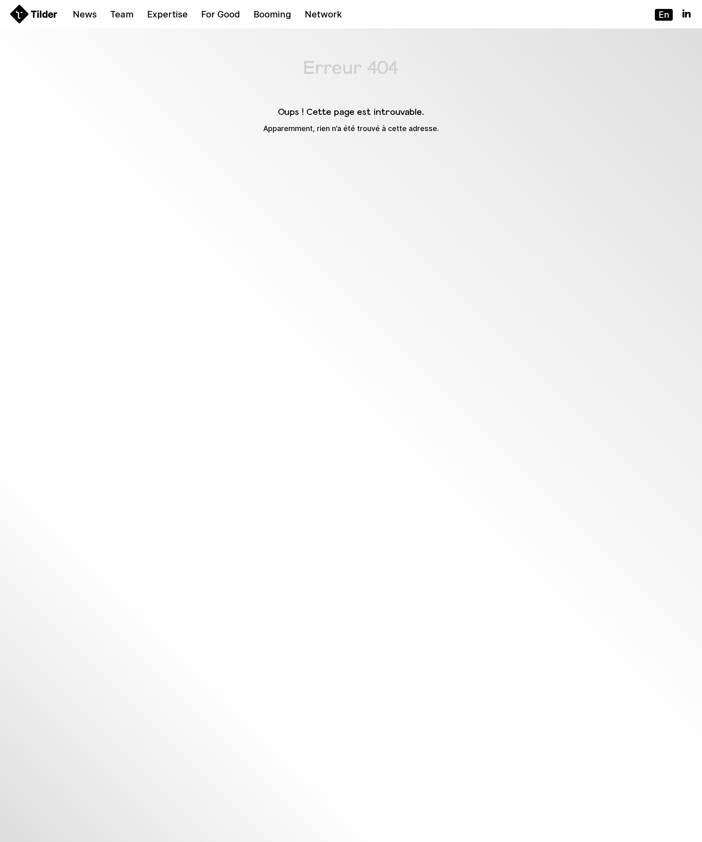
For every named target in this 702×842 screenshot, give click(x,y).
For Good (220, 14)
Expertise (167, 14)
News (85, 14)
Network (323, 14)
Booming (272, 14)
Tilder (15, 7)
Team (122, 14)
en (664, 14)
